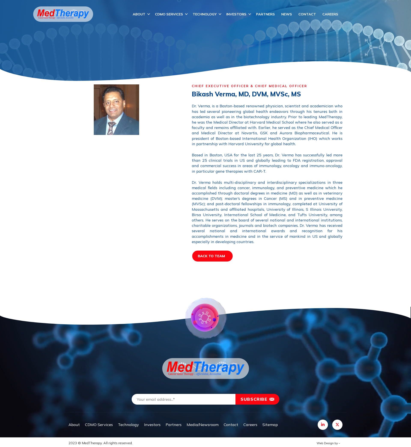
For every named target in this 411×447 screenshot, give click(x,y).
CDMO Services (169, 14)
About (139, 14)
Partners (265, 14)
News (286, 14)
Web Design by (328, 443)
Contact (307, 14)
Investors (236, 14)
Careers (330, 14)
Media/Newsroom (203, 424)
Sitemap (270, 424)
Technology (205, 14)
